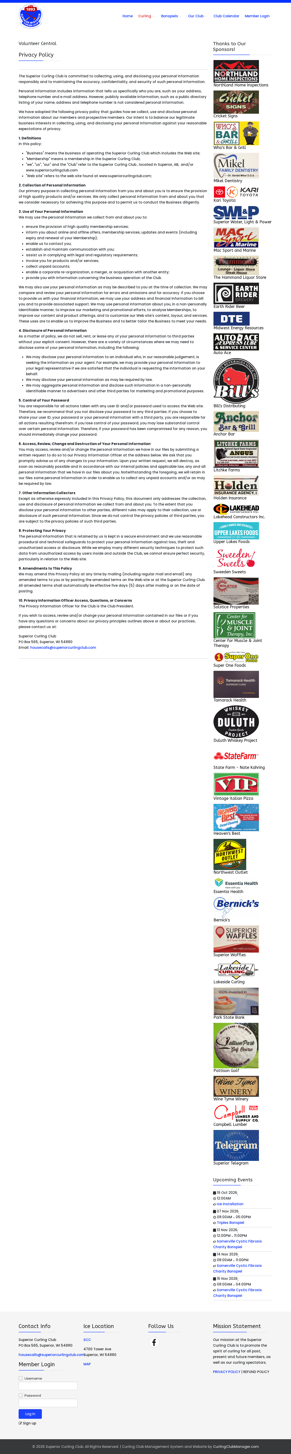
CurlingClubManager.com (236, 1446)
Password (33, 1395)
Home (128, 16)
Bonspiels (169, 16)
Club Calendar (226, 16)
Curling (144, 16)
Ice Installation (230, 1204)
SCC (87, 1339)
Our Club (195, 16)
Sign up (29, 1423)
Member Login (257, 16)
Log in (30, 1413)
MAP (87, 1364)
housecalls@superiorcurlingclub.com (63, 647)
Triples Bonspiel (230, 1222)
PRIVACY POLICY (226, 1371)
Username (33, 1378)
